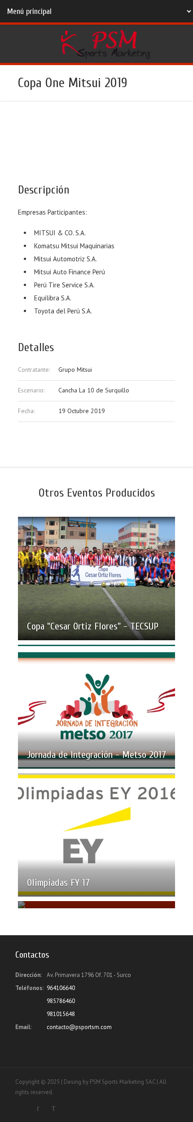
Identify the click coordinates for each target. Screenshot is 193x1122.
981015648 (61, 1014)
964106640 (61, 988)
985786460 (61, 1001)
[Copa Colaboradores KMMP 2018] (96, 904)
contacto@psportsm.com (79, 1027)
